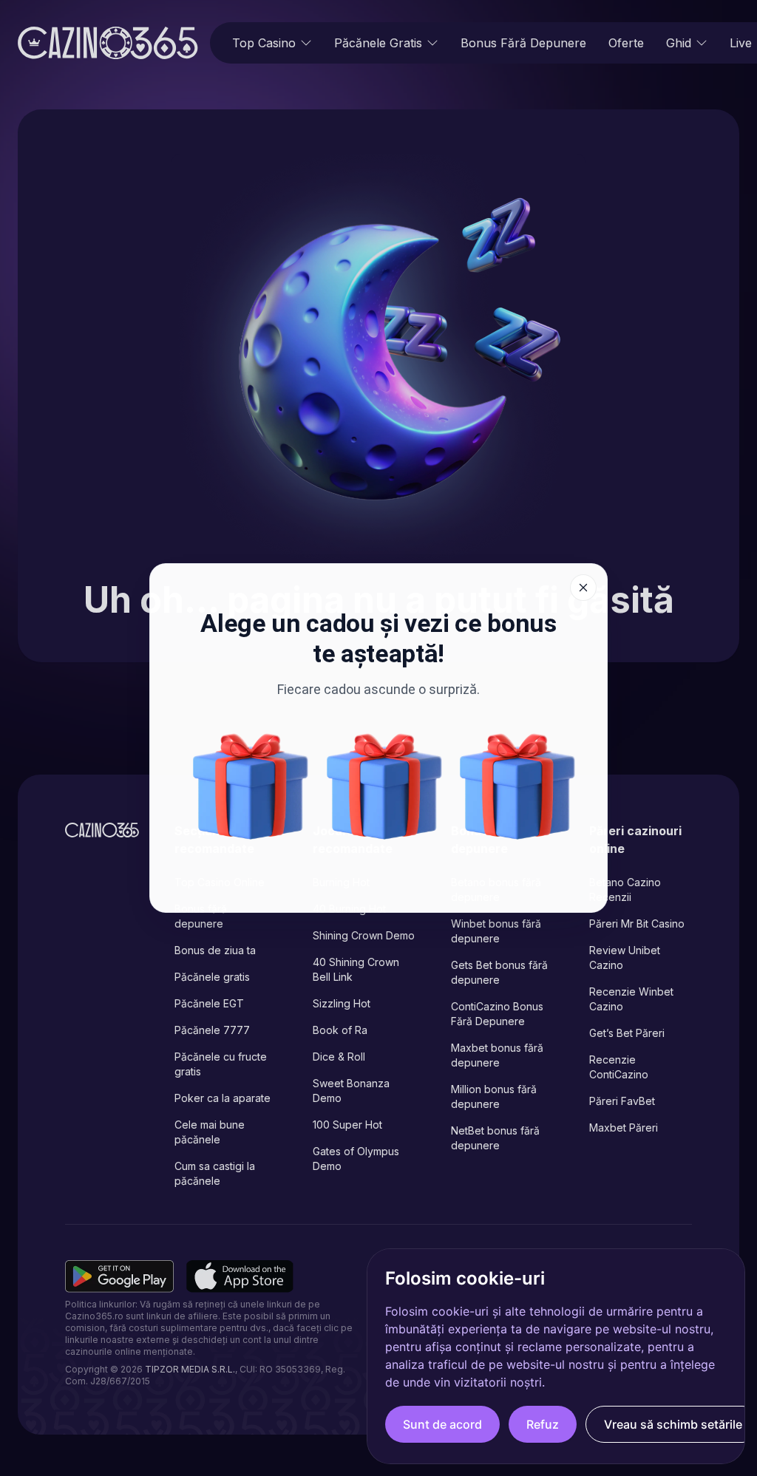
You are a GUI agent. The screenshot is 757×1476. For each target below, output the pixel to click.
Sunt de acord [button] (442, 1424)
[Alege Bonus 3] (384, 786)
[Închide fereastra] (583, 587)
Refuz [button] (542, 1424)
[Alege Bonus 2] (517, 786)
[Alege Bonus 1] (250, 786)
